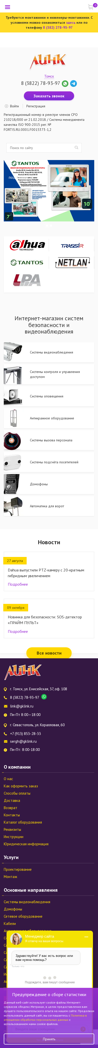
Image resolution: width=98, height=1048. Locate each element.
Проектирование (18, 869)
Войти (14, 106)
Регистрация (35, 106)
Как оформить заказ (21, 786)
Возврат (10, 807)
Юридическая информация (26, 844)
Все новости (49, 653)
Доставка (12, 800)
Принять (49, 1039)
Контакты (12, 815)
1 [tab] (47, 226)
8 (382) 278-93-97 (58, 27)
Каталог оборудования (23, 822)
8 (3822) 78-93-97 (40, 83)
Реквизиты (12, 829)
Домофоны (13, 909)
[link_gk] (73, 83)
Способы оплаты (17, 793)
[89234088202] (65, 83)
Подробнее (18, 584)
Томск (49, 76)
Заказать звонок (49, 95)
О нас (8, 778)
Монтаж (10, 876)
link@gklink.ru (21, 706)
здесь (70, 22)
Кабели (10, 923)
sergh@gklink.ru (23, 741)
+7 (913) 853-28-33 (25, 733)
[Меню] (8, 7)
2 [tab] (51, 226)
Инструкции (13, 836)
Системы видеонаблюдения (27, 901)
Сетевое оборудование (23, 916)
